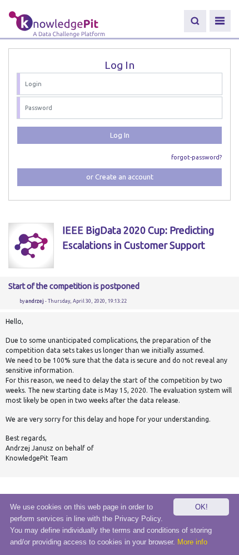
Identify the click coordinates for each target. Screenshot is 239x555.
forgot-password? (196, 157)
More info (192, 542)
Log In (120, 135)
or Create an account (119, 177)
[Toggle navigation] (220, 21)
